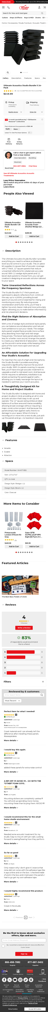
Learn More (9, 187)
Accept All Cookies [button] (35, 1009)
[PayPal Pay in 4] (8, 129)
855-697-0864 (19, 166)
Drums (38, 18)
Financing (30, 974)
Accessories (12, 23)
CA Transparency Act (8, 990)
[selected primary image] (24, 47)
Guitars (5, 18)
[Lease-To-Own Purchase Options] (30, 132)
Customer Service (18, 974)
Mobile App (42, 974)
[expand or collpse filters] (43, 681)
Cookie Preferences (10, 1005)
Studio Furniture (25, 23)
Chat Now (33, 166)
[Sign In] (39, 7)
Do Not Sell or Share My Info (20, 990)
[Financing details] (42, 119)
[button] (24, 251)
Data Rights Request (30, 990)
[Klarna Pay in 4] (16, 129)
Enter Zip (33, 112)
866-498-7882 (12, 962)
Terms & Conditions (16, 986)
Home (4, 23)
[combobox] (13, 701)
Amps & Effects (16, 18)
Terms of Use (33, 1003)
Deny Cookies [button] (13, 1009)
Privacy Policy (23, 998)
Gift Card (4, 974)
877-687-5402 (35, 962)
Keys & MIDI (29, 18)
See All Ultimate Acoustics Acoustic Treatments (19, 174)
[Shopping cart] (44, 7)
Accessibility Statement (39, 986)
